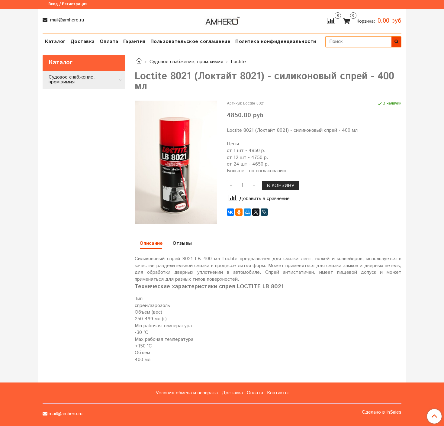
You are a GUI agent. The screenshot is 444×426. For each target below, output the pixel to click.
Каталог (55, 41)
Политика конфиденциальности (275, 41)
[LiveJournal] (264, 212)
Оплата (109, 41)
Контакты (277, 392)
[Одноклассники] (239, 212)
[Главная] (139, 61)
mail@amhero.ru (66, 20)
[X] (255, 212)
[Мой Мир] (247, 212)
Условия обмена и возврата (187, 392)
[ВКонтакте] (230, 212)
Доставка (82, 41)
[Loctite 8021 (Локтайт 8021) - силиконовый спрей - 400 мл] (176, 162)
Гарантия (134, 41)
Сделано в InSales (381, 412)
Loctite (238, 61)
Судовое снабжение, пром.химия (186, 61)
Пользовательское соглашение (190, 41)
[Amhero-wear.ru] (222, 20)
